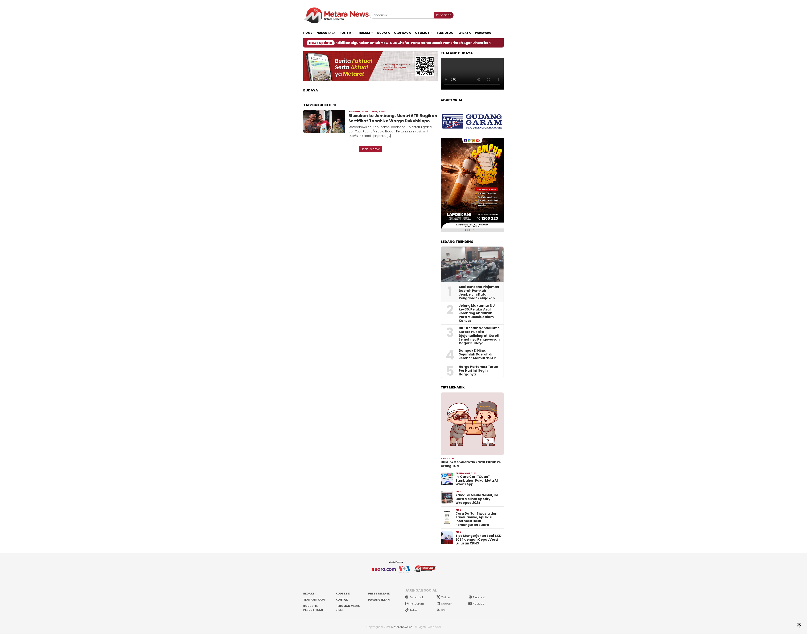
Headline (354, 111)
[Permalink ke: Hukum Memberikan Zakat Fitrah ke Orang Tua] (472, 424)
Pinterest (479, 597)
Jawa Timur (369, 111)
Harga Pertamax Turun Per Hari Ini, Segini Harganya (478, 370)
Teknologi (462, 473)
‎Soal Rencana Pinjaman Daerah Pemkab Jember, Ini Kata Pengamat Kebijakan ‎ (479, 292)
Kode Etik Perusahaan (313, 608)
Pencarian (443, 15)
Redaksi (309, 594)
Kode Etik (343, 594)
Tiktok (413, 610)
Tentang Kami (314, 600)
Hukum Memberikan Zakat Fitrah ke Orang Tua (471, 464)
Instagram (417, 604)
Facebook (416, 597)
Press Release (379, 594)
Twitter (445, 597)
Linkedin (446, 604)
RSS (443, 610)
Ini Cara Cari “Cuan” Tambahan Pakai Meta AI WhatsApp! (476, 480)
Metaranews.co (402, 627)
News (382, 111)
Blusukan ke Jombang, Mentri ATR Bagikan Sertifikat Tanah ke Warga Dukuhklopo (392, 118)
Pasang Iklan (379, 600)
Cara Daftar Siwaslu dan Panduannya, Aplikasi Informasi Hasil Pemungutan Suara (476, 519)
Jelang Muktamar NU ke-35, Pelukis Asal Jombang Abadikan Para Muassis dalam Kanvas (477, 313)
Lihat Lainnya (370, 149)
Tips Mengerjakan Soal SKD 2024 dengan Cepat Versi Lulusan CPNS (478, 539)
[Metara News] (336, 15)
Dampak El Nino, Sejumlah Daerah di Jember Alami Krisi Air (477, 354)
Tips (451, 458)
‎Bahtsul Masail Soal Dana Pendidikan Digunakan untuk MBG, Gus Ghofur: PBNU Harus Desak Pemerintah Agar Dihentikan (345, 43)
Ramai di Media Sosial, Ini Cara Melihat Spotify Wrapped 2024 (476, 499)
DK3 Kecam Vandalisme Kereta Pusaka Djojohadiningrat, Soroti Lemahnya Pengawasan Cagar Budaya (479, 335)
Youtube (478, 604)
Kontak (342, 600)
